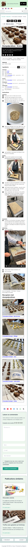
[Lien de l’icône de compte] (26, 8)
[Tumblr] (17, 409)
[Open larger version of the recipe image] (14, 35)
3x (24, 67)
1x (18, 67)
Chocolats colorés (8, 498)
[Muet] (21, 266)
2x (21, 67)
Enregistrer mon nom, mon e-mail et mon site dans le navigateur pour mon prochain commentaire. (13, 462)
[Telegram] (14, 409)
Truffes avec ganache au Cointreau (14, 525)
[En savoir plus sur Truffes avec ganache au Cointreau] (14, 516)
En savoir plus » (6, 507)
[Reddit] (11, 409)
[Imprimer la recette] (8, 21)
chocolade (10, 75)
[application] (15, 249)
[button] (11, 21)
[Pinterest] (7, 409)
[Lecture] (6, 266)
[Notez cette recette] (19, 21)
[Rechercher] (22, 11)
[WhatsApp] (20, 409)
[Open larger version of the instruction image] (15, 113)
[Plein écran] (23, 266)
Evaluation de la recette (8, 423)
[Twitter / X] (23, 409)
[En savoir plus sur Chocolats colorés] (14, 489)
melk (8, 72)
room (8, 71)
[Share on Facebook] (15, 21)
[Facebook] (4, 409)
